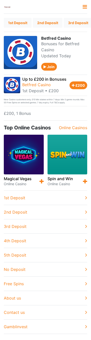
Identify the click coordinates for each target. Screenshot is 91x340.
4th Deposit (15, 240)
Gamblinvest (16, 326)
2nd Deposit (47, 23)
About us (12, 298)
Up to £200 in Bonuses (44, 79)
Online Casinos (73, 127)
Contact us (14, 312)
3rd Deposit (15, 226)
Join (50, 67)
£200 (80, 85)
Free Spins (14, 283)
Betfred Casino (36, 84)
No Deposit (15, 269)
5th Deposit (15, 255)
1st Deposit (17, 23)
